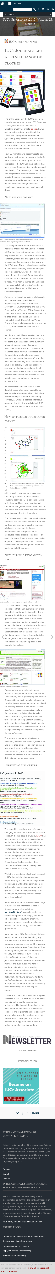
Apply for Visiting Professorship (17, 1250)
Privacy (6, 1178)
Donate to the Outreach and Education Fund (23, 1236)
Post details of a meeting (14, 1255)
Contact (6, 1169)
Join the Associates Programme (17, 1241)
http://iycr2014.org (13, 912)
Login (19, 3)
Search (6, 1174)
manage (13, 1271)
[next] (52, 637)
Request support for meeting (16, 1246)
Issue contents (28, 1050)
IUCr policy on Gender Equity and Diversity (22, 1222)
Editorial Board (27, 1061)
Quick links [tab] (30, 1113)
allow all (32, 1268)
